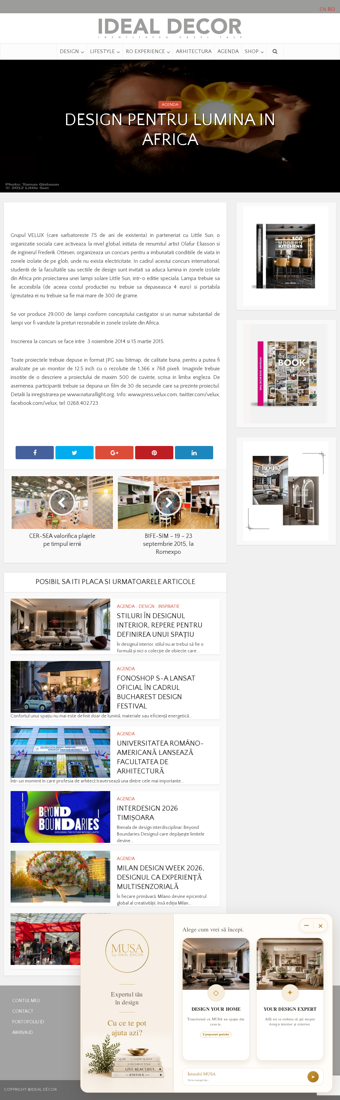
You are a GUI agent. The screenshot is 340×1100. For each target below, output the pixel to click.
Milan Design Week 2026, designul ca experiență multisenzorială (160, 877)
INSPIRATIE (169, 606)
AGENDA (228, 51)
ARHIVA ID (22, 1032)
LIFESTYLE (102, 51)
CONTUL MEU (26, 1000)
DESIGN (69, 51)
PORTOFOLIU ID (28, 1022)
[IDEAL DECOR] (170, 26)
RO (331, 9)
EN (322, 9)
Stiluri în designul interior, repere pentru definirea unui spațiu (160, 625)
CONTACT (23, 1011)
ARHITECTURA (194, 51)
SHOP (252, 51)
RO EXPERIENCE (145, 51)
